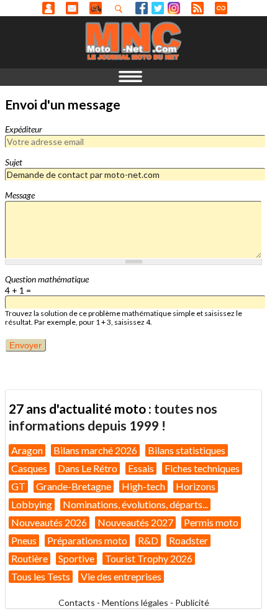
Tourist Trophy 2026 (148, 558)
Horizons (195, 486)
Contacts (76, 602)
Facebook (141, 8)
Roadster (188, 540)
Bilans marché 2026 (95, 450)
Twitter (158, 8)
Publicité (192, 602)
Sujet (13, 162)
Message (20, 195)
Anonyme (48, 8)
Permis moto (211, 522)
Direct (221, 8)
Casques (29, 468)
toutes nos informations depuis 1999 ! (113, 416)
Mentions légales (135, 602)
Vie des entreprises (121, 576)
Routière (29, 558)
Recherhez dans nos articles (121, 8)
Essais (141, 468)
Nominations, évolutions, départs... (135, 504)
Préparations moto (87, 540)
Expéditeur (23, 129)
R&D (148, 540)
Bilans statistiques (186, 450)
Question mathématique (47, 279)
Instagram (174, 8)
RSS (197, 8)
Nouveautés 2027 (135, 522)
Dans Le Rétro (87, 468)
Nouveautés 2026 (49, 522)
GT (18, 486)
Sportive (76, 558)
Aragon (27, 450)
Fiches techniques (202, 468)
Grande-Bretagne (73, 486)
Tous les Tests (40, 576)
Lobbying (31, 504)
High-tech (143, 486)
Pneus (24, 540)
